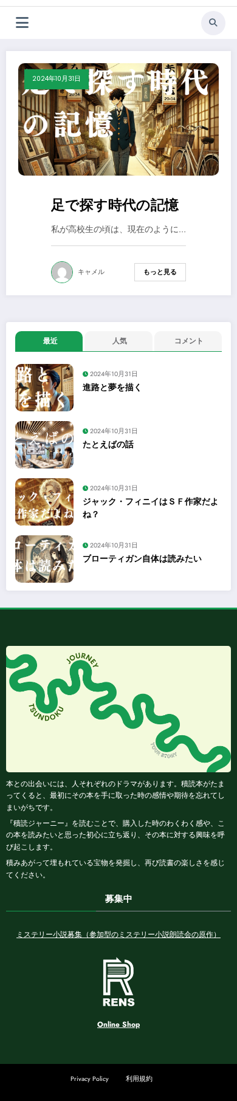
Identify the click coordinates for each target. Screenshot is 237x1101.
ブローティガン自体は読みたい (142, 558)
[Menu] (22, 23)
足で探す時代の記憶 (115, 205)
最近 (50, 340)
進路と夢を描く (112, 387)
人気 (119, 340)
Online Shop (118, 1024)
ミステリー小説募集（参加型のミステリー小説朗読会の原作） (118, 934)
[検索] (213, 23)
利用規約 (139, 1078)
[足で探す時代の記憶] (118, 118)
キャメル (91, 271)
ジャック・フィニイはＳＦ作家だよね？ (151, 508)
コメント (189, 340)
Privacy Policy (89, 1078)
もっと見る (160, 271)
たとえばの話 (108, 444)
